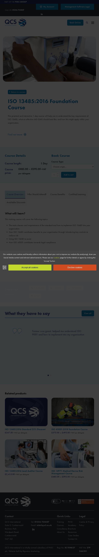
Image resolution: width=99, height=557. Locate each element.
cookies (57, 257)
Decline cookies (75, 267)
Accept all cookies (30, 267)
